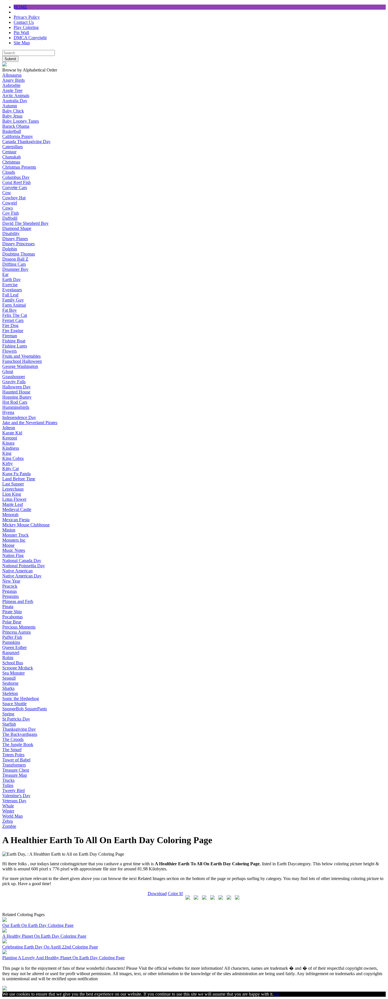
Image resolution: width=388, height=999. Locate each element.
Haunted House (16, 391)
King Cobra (13, 458)
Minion (8, 529)
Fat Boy (9, 310)
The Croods (13, 739)
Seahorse (10, 683)
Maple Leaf (12, 504)
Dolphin (9, 248)
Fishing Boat (13, 340)
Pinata (7, 606)
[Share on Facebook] (187, 898)
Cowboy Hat (14, 197)
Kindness (10, 448)
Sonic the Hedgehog (20, 698)
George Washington (20, 366)
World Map (12, 816)
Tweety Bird (13, 790)
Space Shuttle (14, 703)
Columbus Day (16, 177)
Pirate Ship (12, 611)
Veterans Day (14, 800)
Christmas (11, 162)
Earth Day (11, 279)
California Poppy (17, 136)
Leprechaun (13, 489)
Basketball (11, 131)
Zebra (7, 821)
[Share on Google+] (204, 898)
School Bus (12, 662)
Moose (8, 545)
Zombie (9, 826)
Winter (8, 811)
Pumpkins (11, 642)
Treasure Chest (15, 770)
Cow (6, 192)
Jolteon (8, 427)
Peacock (9, 586)
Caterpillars (12, 146)
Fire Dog (10, 325)
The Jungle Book (17, 744)
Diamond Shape (16, 228)
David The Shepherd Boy (25, 223)
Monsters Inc (14, 540)
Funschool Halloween (22, 361)
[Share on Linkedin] (229, 898)
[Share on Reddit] (212, 898)
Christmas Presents (19, 167)
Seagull (9, 678)
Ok (276, 994)
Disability (11, 233)
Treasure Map (14, 775)
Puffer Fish (12, 637)
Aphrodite (11, 85)
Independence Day (19, 417)
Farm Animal (14, 305)
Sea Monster (13, 673)
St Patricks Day (16, 719)
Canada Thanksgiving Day (26, 141)
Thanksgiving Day (19, 729)
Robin (7, 657)
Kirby (7, 463)
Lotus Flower (14, 499)
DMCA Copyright (30, 37)
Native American (17, 570)
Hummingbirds (15, 407)
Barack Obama (15, 126)
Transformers (14, 765)
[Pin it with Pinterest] (220, 898)
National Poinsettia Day (23, 565)
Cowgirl (9, 202)
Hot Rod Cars (14, 402)
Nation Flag (13, 555)
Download (157, 893)
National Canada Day (21, 560)
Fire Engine (12, 330)
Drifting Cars (14, 264)
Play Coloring (26, 27)
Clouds (8, 172)
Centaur (9, 151)
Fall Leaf (10, 294)
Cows (7, 208)
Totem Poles (13, 754)
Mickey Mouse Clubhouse (26, 524)
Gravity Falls (14, 381)
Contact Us (24, 22)
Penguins (10, 596)
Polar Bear (11, 621)
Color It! (175, 893)
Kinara (8, 443)
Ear (5, 274)
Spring (8, 713)
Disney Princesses (18, 243)
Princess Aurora (16, 632)
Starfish (9, 724)
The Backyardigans (19, 734)
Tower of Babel (16, 759)
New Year (11, 581)
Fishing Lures (14, 346)
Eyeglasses (12, 289)
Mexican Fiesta (16, 519)
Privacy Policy (27, 17)
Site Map (22, 42)
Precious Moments (19, 627)
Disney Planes (15, 238)
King (6, 453)
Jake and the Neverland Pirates (29, 422)
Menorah (10, 514)
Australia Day (14, 100)
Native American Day (21, 575)
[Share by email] (237, 898)
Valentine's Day (16, 795)
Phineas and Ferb (17, 601)
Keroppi (9, 437)
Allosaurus (12, 75)
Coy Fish (10, 213)
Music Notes (13, 550)
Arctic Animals (15, 95)
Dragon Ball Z (15, 259)
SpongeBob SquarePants (24, 708)
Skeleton (10, 693)
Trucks (8, 780)
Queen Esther (14, 647)
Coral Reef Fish (16, 182)
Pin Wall (21, 32)
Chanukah (11, 156)
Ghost (7, 371)
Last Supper (13, 483)
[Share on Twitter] (196, 898)
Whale (8, 805)
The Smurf (12, 749)
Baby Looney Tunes (20, 121)
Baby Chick (13, 110)
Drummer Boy (15, 269)
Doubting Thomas (18, 254)
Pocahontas (12, 616)
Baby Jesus (12, 116)
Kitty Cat (10, 468)
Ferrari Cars (13, 320)
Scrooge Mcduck (17, 667)
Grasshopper (13, 376)
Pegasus (9, 591)
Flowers (9, 351)
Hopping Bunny (17, 397)
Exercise (10, 284)
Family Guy (13, 300)
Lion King (11, 494)
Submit (10, 59)
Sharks (8, 688)
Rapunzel (10, 652)
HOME (20, 7)
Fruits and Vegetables (21, 356)
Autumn (9, 105)
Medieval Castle (16, 509)
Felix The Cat (14, 315)
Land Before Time (18, 478)
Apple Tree (12, 90)
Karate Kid (12, 432)
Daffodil (9, 218)
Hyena (8, 412)
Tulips (7, 785)
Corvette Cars (14, 187)
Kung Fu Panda (16, 473)
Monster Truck (15, 535)
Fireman (9, 335)
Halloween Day (16, 386)
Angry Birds (13, 80)
